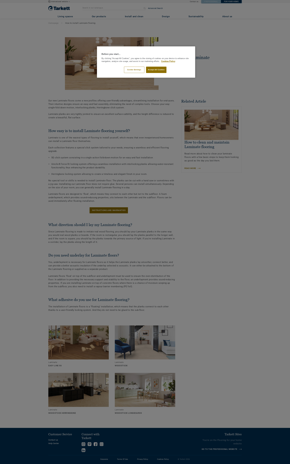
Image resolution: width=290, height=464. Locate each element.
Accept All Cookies (156, 70)
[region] (146, 62)
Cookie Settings (134, 70)
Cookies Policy (168, 61)
